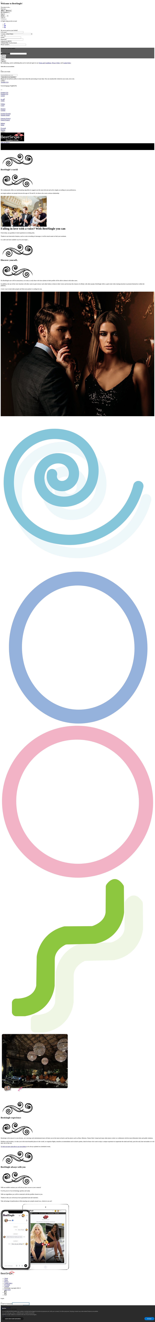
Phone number (5, 44)
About (6, 1278)
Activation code (5, 53)
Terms (6, 1280)
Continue (3, 19)
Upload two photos (6, 41)
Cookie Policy (67, 63)
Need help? (7, 1289)
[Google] (5, 27)
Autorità (6, 1286)
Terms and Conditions (45, 63)
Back (2, 59)
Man (3, 10)
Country (3, 34)
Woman (9, 10)
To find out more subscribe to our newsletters (13, 1146)
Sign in (7, 142)
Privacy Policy (56, 63)
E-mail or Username (6, 1303)
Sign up (3, 55)
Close (2, 80)
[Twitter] (5, 25)
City (2, 35)
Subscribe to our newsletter (8, 77)
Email (2, 37)
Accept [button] (149, 1318)
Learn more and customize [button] (13, 1318)
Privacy (6, 1281)
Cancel (3, 57)
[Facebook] (4, 24)
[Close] (1, 52)
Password (3, 39)
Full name (3, 32)
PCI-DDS (7, 1285)
